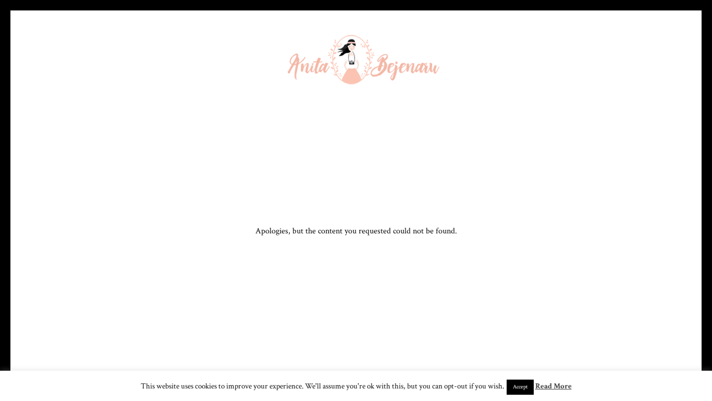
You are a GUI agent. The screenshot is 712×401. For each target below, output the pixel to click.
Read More (553, 386)
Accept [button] (520, 387)
